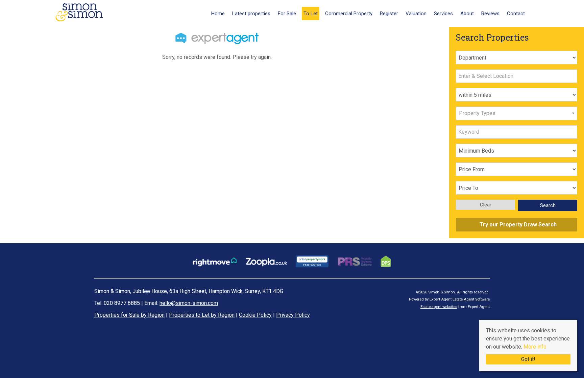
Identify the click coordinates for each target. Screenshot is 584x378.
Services (443, 13)
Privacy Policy (293, 315)
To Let (310, 13)
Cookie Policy (255, 315)
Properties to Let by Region (202, 315)
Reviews (490, 13)
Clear (485, 205)
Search (548, 205)
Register (389, 13)
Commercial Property (348, 13)
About (467, 13)
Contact (516, 13)
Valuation (416, 13)
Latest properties (251, 13)
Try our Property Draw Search (517, 224)
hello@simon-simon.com (189, 303)
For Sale (287, 13)
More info (535, 346)
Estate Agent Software (471, 299)
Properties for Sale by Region (129, 315)
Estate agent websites (438, 307)
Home (218, 13)
